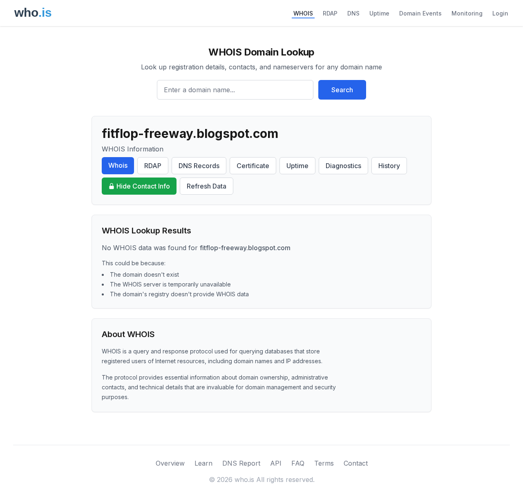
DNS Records (199, 166)
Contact (356, 463)
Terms (324, 463)
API (276, 463)
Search (342, 90)
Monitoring (467, 13)
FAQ (297, 463)
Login (500, 13)
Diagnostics (343, 166)
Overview (170, 463)
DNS (353, 13)
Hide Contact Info (143, 186)
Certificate (253, 166)
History (389, 166)
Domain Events (420, 13)
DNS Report (241, 463)
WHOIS (303, 13)
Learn (203, 463)
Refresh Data (206, 186)
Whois (117, 165)
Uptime (379, 13)
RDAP (330, 13)
